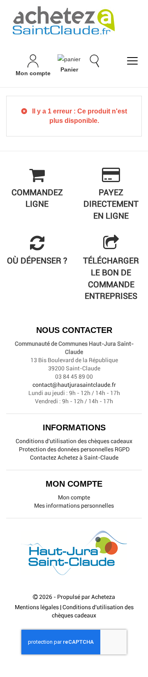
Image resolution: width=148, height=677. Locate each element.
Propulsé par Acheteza (86, 597)
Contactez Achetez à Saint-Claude (74, 457)
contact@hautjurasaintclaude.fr (74, 384)
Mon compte (74, 497)
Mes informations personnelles (74, 505)
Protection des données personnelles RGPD (74, 449)
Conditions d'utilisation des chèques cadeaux (74, 441)
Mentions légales (37, 607)
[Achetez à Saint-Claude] (74, 20)
